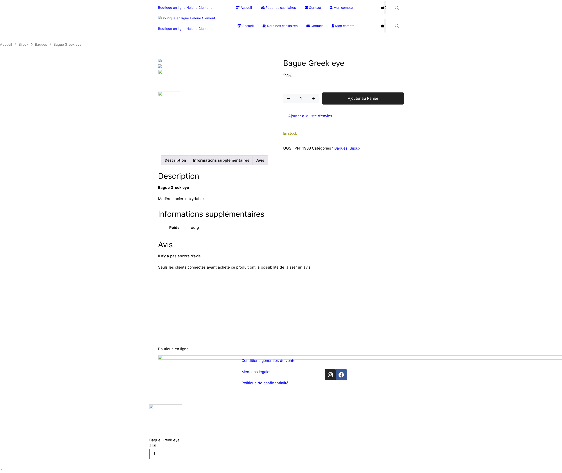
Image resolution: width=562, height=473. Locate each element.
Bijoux (23, 44)
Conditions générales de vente (268, 360)
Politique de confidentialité (264, 383)
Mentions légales (256, 372)
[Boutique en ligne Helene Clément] (186, 18)
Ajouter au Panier (363, 98)
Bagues (41, 44)
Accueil (246, 7)
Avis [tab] (260, 160)
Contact (314, 7)
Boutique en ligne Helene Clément (185, 7)
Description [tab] (175, 160)
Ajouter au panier (168, 463)
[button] (2, 470)
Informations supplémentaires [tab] (221, 160)
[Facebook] (341, 374)
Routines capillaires (280, 7)
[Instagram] (330, 374)
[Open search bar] (397, 7)
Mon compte (343, 7)
